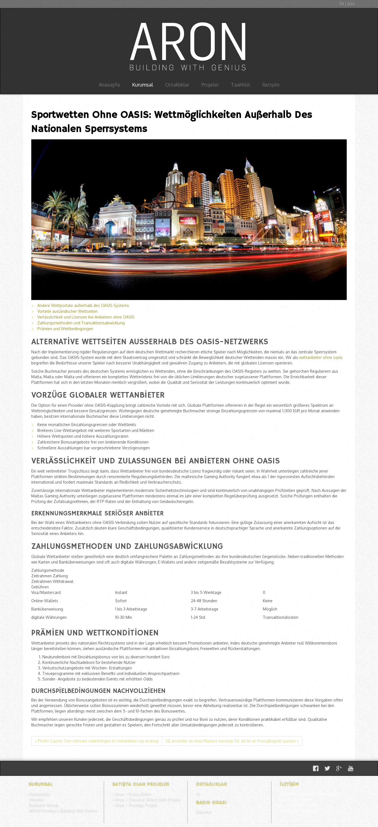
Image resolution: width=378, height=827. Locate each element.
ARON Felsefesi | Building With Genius (63, 810)
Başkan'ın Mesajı (43, 805)
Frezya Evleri (139, 794)
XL (198, 794)
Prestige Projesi (142, 805)
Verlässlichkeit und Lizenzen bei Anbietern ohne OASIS (85, 317)
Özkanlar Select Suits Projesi (154, 799)
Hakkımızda (39, 794)
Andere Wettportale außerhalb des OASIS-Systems (83, 305)
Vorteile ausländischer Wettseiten (67, 311)
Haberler (203, 812)
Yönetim (36, 799)
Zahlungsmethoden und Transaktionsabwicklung (81, 322)
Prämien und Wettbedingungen (65, 328)
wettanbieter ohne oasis (321, 357)
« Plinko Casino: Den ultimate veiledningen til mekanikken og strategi (97, 741)
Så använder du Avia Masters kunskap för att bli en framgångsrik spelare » (232, 741)
